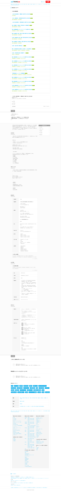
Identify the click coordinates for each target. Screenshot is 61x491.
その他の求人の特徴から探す (28, 466)
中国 (25, 438)
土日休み (38, 447)
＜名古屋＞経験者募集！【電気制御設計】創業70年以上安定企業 (21, 22)
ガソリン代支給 (31, 406)
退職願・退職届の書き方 (14, 478)
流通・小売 (38, 426)
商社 (37, 423)
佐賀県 (31, 444)
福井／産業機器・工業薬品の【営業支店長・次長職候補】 (20, 25)
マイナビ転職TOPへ (14, 473)
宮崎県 (33, 445)
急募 (25, 452)
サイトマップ (21, 487)
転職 (11, 480)
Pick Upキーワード (17, 480)
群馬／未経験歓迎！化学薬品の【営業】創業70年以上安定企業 (21, 41)
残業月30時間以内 (41, 406)
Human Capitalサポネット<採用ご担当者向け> (42, 487)
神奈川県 (29, 424)
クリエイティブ (15, 426)
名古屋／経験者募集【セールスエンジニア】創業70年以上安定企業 (22, 85)
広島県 (28, 439)
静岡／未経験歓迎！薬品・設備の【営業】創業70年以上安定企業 (21, 33)
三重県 (28, 432)
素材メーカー (38, 419)
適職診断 (21, 478)
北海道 (26, 417)
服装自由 (26, 460)
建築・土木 (15, 431)
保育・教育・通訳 (16, 424)
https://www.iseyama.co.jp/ (24, 299)
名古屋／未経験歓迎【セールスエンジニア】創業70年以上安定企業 (22, 89)
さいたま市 (29, 425)
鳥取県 (28, 438)
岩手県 (31, 418)
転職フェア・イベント (34, 478)
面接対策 (26, 478)
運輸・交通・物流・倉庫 (39, 433)
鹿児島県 (29, 446)
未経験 (37, 448)
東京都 (33, 423)
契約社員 (15, 439)
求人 (13, 480)
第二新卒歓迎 (21, 406)
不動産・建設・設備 (39, 432)
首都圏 (26, 423)
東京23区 (34, 425)
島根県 (31, 438)
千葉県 (31, 423)
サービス (38, 424)
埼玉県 (28, 423)
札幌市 (28, 417)
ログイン (43, 1)
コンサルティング (39, 431)
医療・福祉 (15, 423)
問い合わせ (25, 487)
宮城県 (33, 418)
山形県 (31, 419)
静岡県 (31, 431)
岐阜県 (28, 431)
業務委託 (15, 440)
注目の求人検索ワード (23, 480)
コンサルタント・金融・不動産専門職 (18, 425)
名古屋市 (23, 401)
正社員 (14, 438)
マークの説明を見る (35, 258)
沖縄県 (31, 446)
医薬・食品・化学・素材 (16, 432)
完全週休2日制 (26, 458)
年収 (18, 478)
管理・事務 (15, 419)
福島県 (33, 419)
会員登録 (48, 1)
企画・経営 (15, 418)
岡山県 (33, 438)
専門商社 (21, 403)
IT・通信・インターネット (40, 417)
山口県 (31, 439)
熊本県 (28, 445)
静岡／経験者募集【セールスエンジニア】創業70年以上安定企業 (21, 81)
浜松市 (31, 433)
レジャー (38, 425)
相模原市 (33, 426)
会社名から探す (38, 440)
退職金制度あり (27, 459)
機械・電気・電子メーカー (40, 418)
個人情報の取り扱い (16, 487)
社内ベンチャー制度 (26, 406)
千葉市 (32, 425)
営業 (14, 417)
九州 (25, 444)
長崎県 (33, 444)
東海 (25, 431)
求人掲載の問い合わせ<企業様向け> (32, 487)
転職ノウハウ (29, 478)
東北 (25, 418)
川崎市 (31, 426)
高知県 (28, 443)
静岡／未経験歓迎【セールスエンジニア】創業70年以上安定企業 (21, 77)
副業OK (26, 457)
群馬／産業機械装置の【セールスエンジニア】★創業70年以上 (21, 29)
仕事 (23, 478)
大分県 (31, 445)
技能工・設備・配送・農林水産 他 (17, 433)
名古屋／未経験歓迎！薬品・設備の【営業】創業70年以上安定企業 (22, 37)
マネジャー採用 (27, 465)
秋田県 (28, 419)
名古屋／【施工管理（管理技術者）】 (17, 45)
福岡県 (28, 444)
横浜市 (28, 426)
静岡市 (28, 433)
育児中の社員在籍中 (36, 406)
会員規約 (12, 487)
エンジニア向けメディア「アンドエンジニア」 (43, 478)
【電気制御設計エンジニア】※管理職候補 (18, 73)
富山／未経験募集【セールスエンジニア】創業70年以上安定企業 (21, 69)
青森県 (28, 418)
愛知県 (21, 401)
